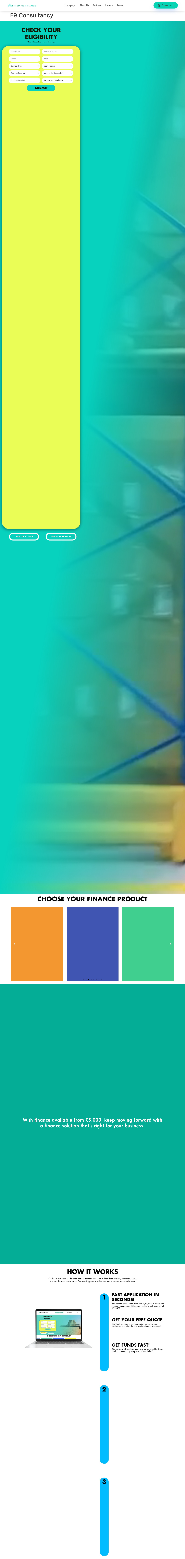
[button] (83, 979)
